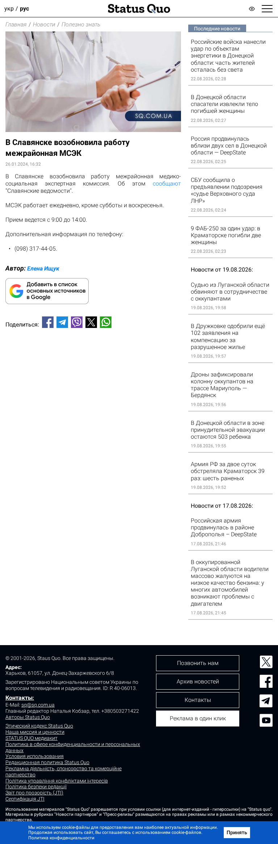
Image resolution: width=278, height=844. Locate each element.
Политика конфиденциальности (61, 837)
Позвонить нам (198, 663)
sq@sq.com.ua (38, 705)
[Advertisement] (93, 358)
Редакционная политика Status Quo (47, 762)
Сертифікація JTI (25, 799)
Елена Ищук (43, 268)
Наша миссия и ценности (34, 732)
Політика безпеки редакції (36, 786)
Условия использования (34, 756)
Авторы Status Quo (27, 717)
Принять (237, 832)
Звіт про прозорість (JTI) (34, 793)
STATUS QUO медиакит (31, 738)
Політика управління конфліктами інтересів (56, 781)
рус (24, 8)
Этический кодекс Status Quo (39, 726)
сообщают (167, 183)
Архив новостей (198, 681)
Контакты (19, 697)
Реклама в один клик (198, 718)
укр (9, 8)
